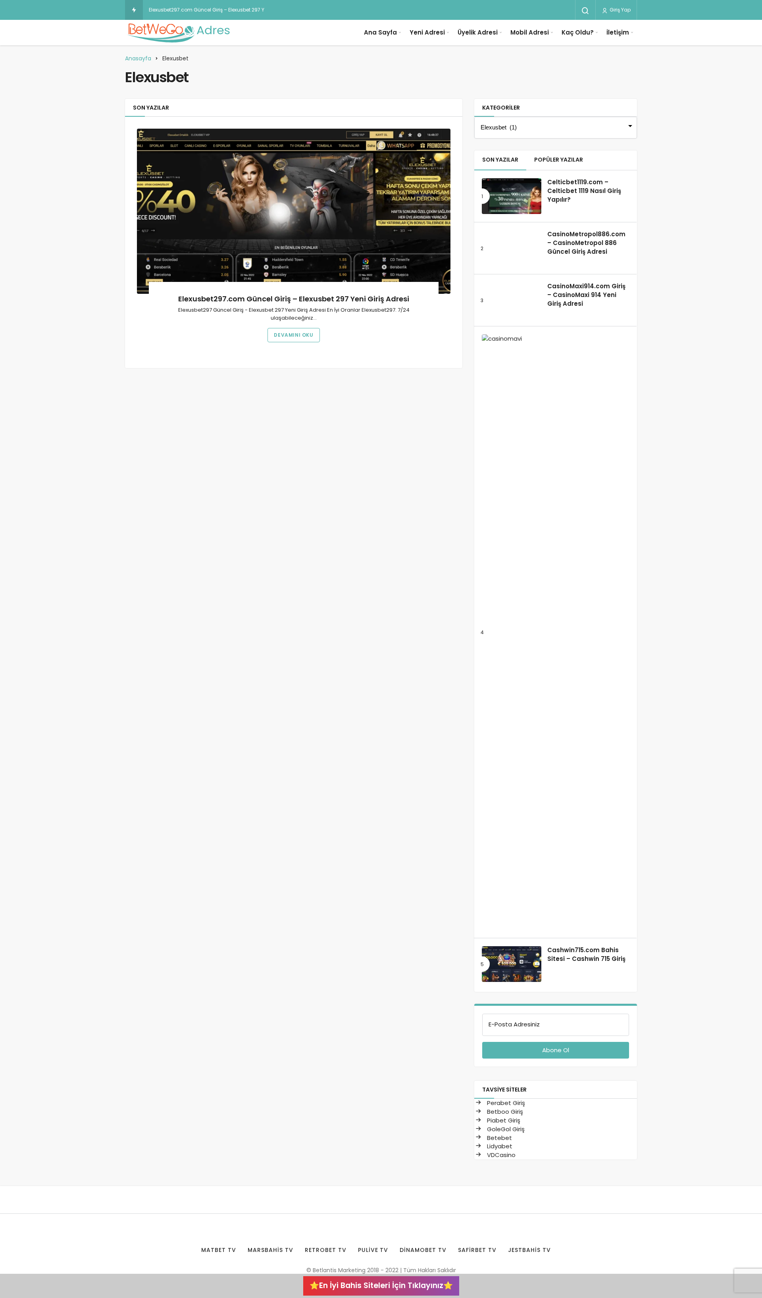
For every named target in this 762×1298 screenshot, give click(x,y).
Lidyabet (498, 1146)
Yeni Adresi (427, 32)
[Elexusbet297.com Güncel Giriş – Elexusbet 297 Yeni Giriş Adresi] (293, 211)
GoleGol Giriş (505, 1129)
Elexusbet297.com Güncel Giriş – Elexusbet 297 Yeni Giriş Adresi (224, 9)
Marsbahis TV (270, 1250)
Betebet (498, 1138)
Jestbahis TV (529, 1250)
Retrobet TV (325, 1250)
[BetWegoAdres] (178, 32)
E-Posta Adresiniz (514, 1024)
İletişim (617, 32)
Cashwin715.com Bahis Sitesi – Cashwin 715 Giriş (586, 954)
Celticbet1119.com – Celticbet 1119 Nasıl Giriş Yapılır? (584, 191)
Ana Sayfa (380, 32)
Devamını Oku (293, 335)
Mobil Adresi (529, 32)
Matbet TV (218, 1250)
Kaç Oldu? (578, 32)
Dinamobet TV (423, 1250)
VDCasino (500, 1155)
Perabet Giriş (505, 1103)
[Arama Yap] (585, 11)
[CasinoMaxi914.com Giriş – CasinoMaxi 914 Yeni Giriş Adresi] (511, 300)
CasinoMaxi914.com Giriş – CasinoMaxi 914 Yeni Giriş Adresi (586, 295)
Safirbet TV (477, 1250)
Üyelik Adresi (478, 32)
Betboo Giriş (504, 1111)
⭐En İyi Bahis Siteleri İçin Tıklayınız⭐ (381, 1285)
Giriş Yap (619, 9)
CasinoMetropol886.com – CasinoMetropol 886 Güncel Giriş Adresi (586, 243)
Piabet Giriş (502, 1120)
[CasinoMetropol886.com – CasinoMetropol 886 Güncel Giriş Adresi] (511, 248)
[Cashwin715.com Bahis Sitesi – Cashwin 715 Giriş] (511, 964)
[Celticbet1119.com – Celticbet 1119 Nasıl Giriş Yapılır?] (511, 196)
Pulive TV (373, 1250)
